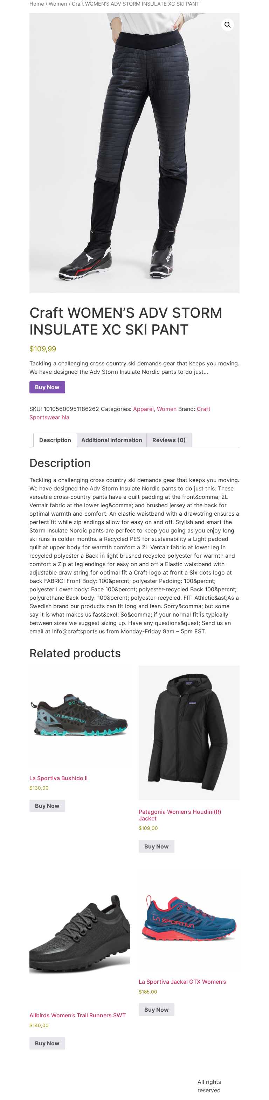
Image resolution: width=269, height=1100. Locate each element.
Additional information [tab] (111, 440)
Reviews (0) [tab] (169, 440)
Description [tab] (55, 440)
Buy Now (47, 387)
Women (58, 4)
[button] (227, 25)
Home (36, 4)
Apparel (143, 408)
